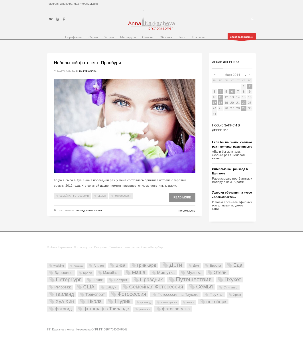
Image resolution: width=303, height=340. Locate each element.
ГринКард (146, 265)
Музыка (194, 272)
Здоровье (64, 272)
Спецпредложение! (242, 37)
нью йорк (216, 301)
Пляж (97, 280)
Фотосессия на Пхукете (177, 294)
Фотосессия (122, 196)
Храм (237, 294)
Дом (196, 265)
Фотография (94, 210)
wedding (58, 265)
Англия (99, 265)
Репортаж (62, 287)
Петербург (68, 279)
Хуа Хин (64, 301)
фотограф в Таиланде (106, 308)
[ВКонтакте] (50, 19)
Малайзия (111, 273)
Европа (215, 265)
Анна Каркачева (86, 71)
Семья (102, 196)
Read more (182, 197)
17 (214, 102)
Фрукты (216, 294)
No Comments (187, 211)
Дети (175, 265)
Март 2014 (232, 74)
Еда (237, 265)
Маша (138, 272)
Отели (220, 272)
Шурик (122, 301)
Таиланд (79, 210)
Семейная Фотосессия (74, 196)
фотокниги (144, 309)
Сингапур (230, 287)
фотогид (63, 308)
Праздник (151, 279)
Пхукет (232, 279)
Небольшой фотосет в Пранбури (87, 62)
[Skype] (57, 19)
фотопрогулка (176, 308)
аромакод (145, 302)
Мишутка (166, 272)
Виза (120, 265)
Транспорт (95, 294)
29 (244, 108)
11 (220, 97)
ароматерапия (169, 302)
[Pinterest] (64, 19)
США (88, 287)
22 (244, 102)
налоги (190, 302)
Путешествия (194, 279)
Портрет (120, 280)
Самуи (111, 287)
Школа (94, 301)
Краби (87, 273)
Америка (78, 266)
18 (220, 102)
